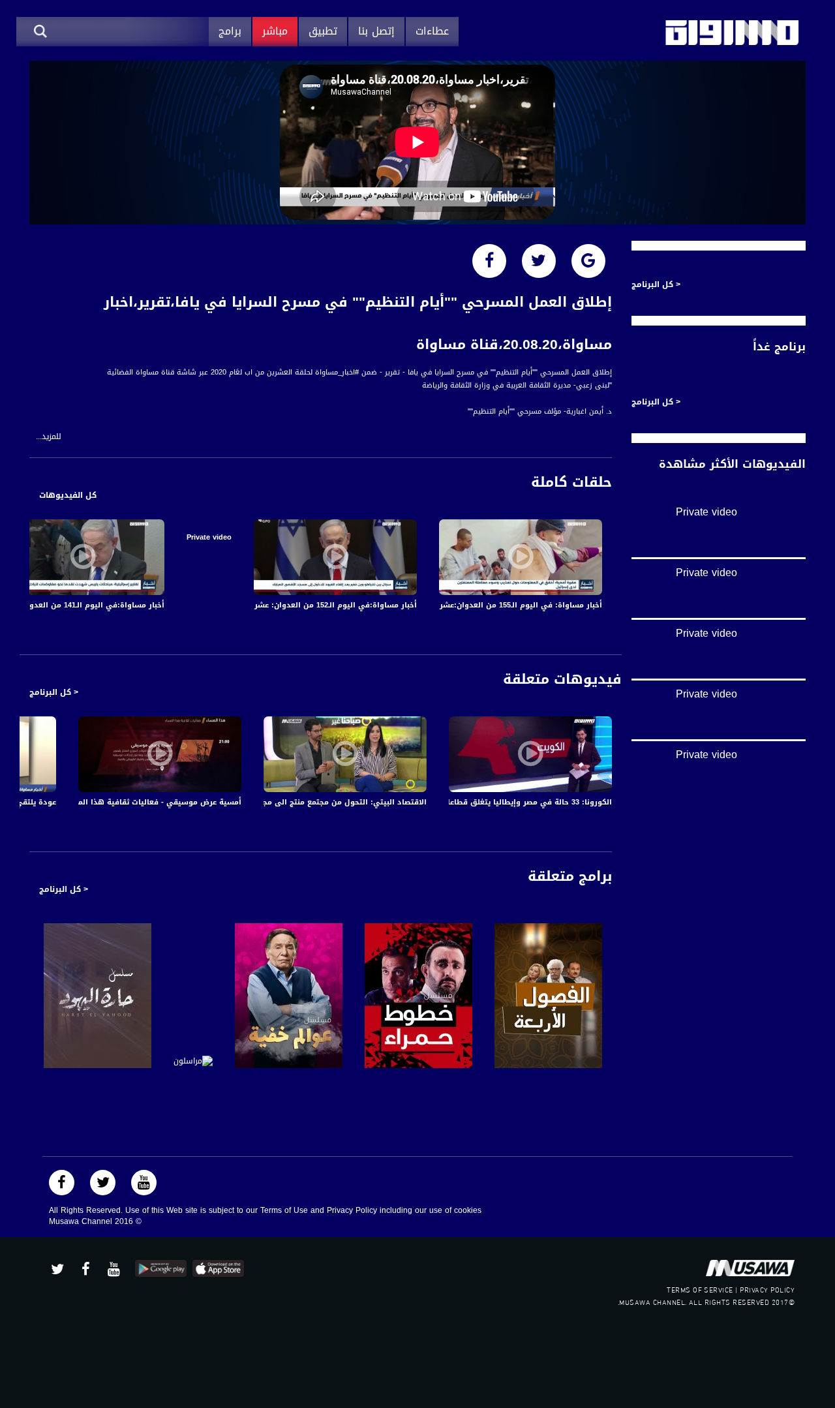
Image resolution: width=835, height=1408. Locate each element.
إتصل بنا (376, 31)
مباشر (275, 31)
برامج (230, 31)
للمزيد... (48, 436)
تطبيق (323, 31)
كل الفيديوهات (68, 495)
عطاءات (432, 31)
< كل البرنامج (53, 692)
